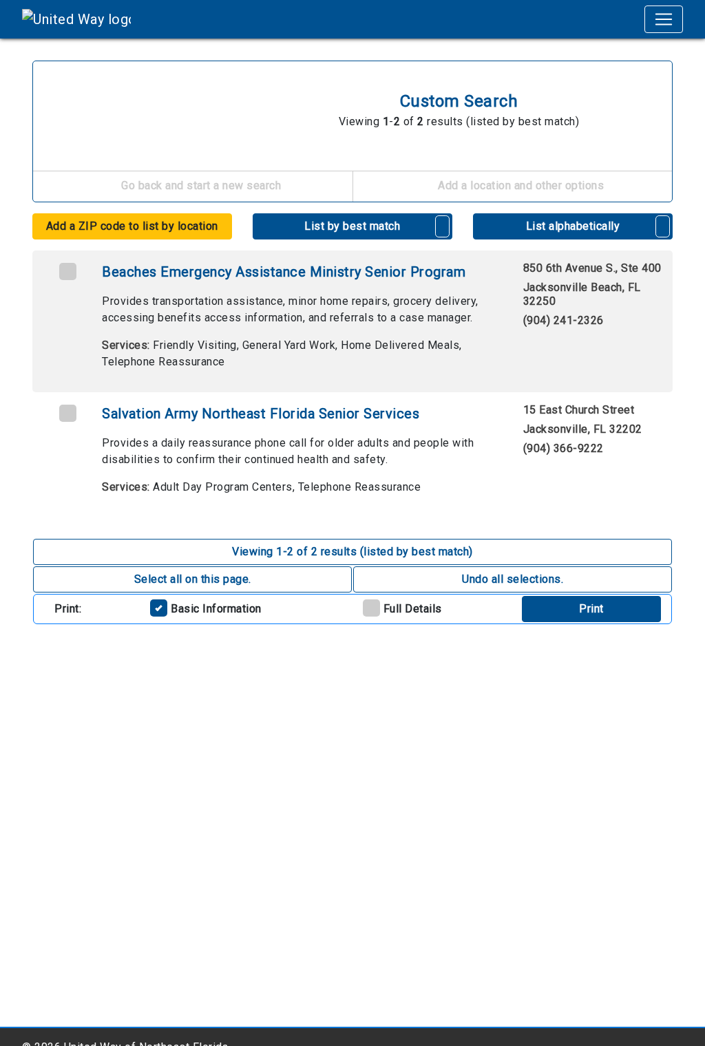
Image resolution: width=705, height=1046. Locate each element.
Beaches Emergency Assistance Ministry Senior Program (283, 272)
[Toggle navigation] (663, 19)
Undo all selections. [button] (512, 579)
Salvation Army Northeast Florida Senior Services (260, 413)
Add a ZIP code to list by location (132, 226)
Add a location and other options (519, 185)
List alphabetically (573, 226)
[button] (442, 226)
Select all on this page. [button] (192, 579)
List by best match (352, 226)
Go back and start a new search (200, 185)
